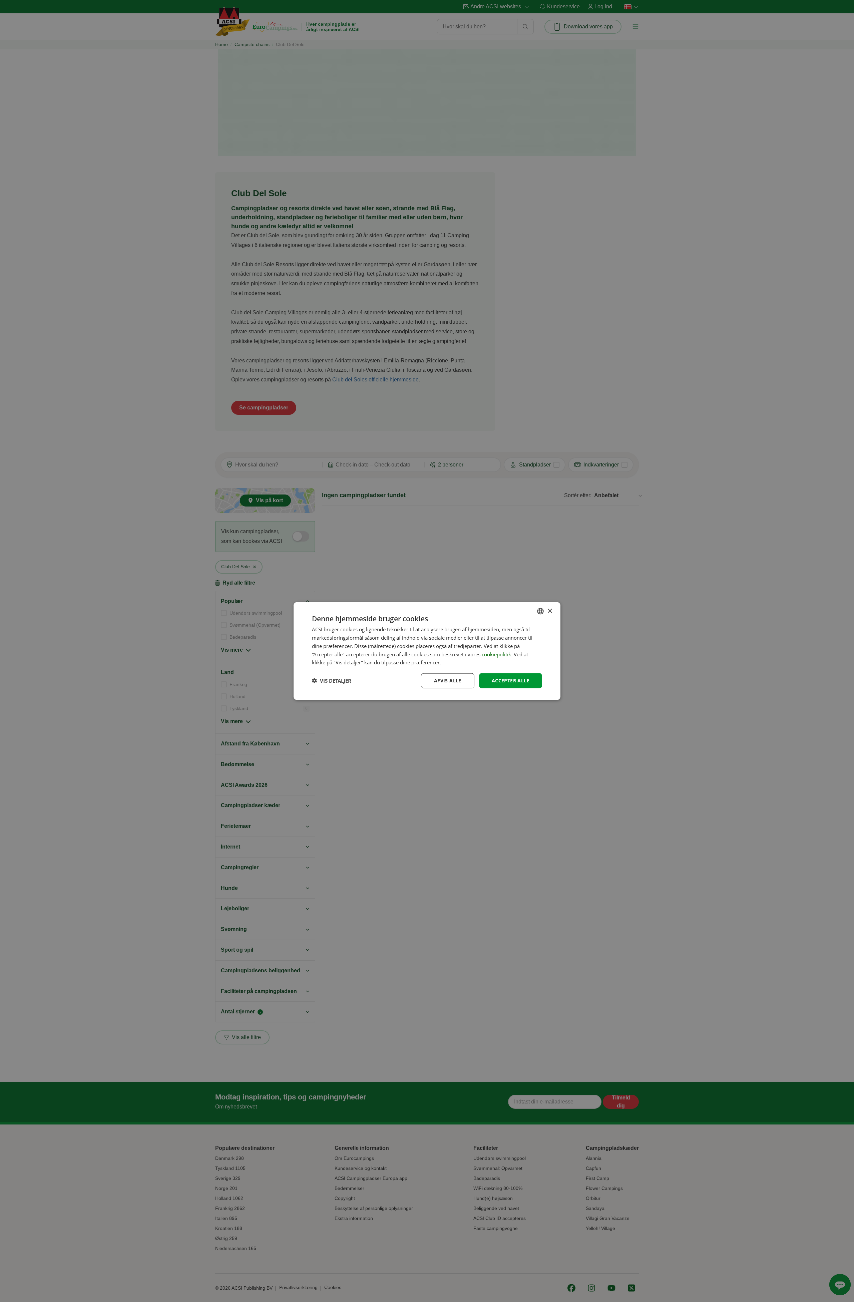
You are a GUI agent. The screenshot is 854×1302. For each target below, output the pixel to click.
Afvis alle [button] (447, 680)
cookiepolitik (496, 654)
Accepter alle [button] (510, 680)
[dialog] (427, 651)
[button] (331, 680)
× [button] (549, 610)
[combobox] (540, 611)
